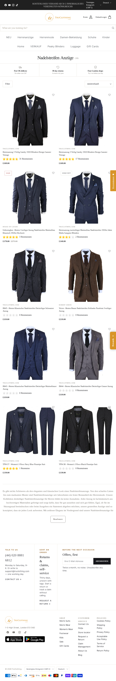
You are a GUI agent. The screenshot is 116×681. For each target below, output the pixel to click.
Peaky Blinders (56, 46)
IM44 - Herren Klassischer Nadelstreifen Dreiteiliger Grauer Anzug (86, 386)
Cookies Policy (103, 621)
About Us (82, 650)
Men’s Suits (65, 621)
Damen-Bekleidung (71, 37)
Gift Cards (93, 46)
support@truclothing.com (17, 571)
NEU (8, 37)
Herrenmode (47, 37)
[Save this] (53, 94)
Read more (58, 519)
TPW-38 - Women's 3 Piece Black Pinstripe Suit (78, 464)
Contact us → (13, 579)
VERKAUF (35, 46)
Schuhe (92, 37)
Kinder (106, 37)
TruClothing (16, 669)
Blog (80, 655)
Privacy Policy (103, 632)
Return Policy (103, 650)
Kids (61, 637)
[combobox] (58, 28)
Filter (7, 84)
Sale (61, 641)
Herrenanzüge (26, 37)
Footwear (64, 633)
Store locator (84, 632)
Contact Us (83, 624)
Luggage (76, 46)
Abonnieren (102, 561)
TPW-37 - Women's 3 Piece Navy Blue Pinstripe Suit (24, 464)
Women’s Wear (66, 629)
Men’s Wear (65, 625)
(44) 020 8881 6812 (14, 557)
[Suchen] (113, 28)
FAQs (80, 628)
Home (20, 46)
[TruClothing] (58, 17)
